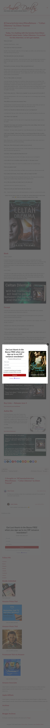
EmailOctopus (17, 378)
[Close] (48, 344)
